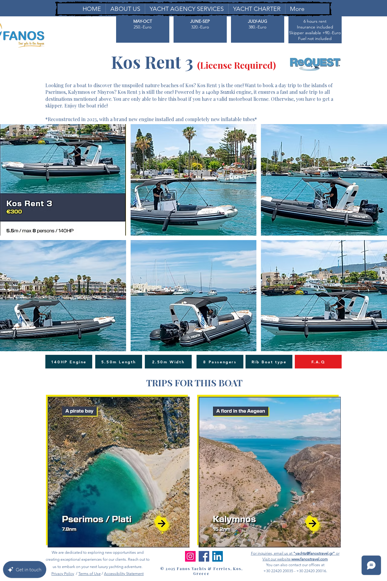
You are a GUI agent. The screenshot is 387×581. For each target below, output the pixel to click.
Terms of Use (89, 573)
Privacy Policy (62, 573)
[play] (374, 346)
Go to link (12, 130)
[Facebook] (204, 556)
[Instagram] (190, 556)
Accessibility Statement (124, 573)
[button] (63, 180)
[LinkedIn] (217, 556)
